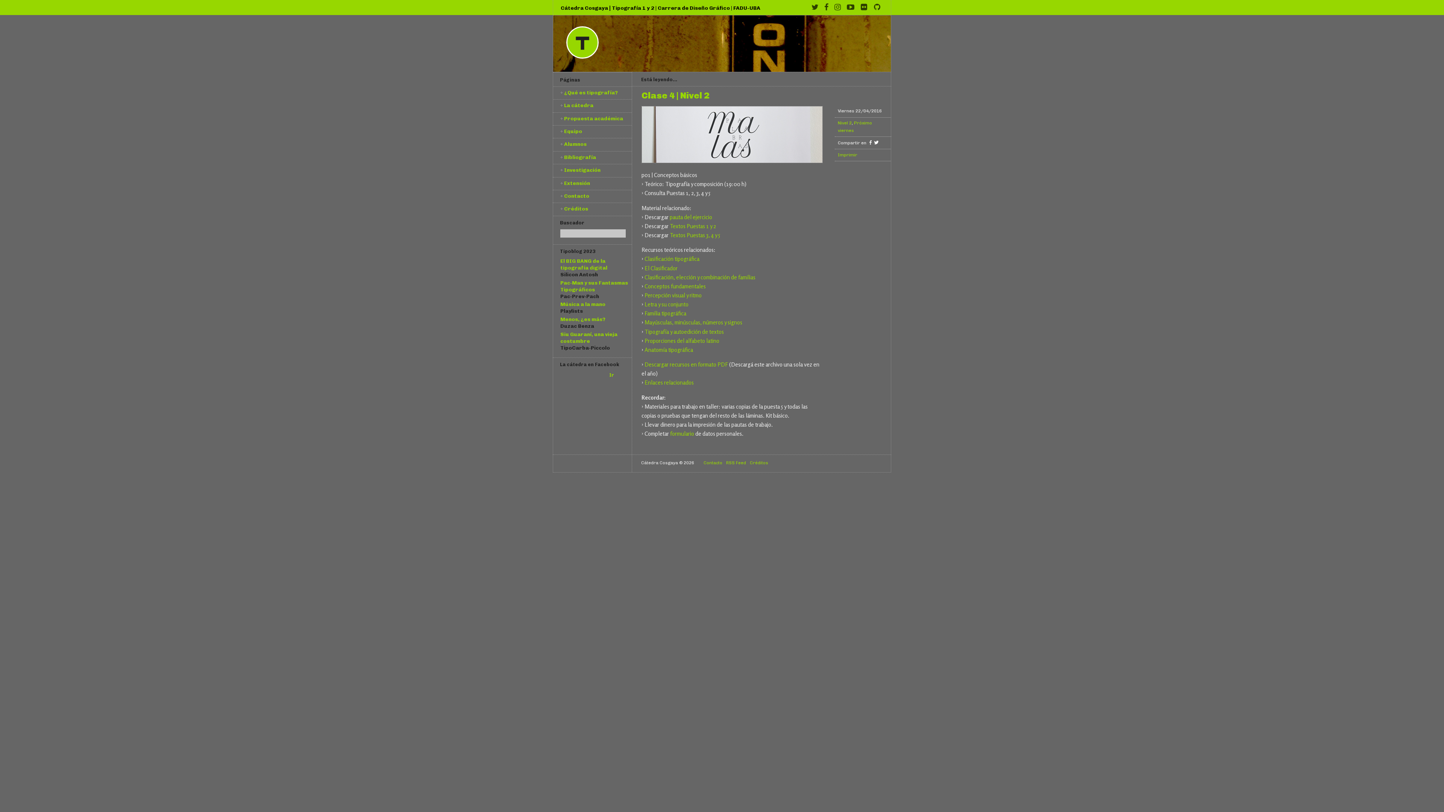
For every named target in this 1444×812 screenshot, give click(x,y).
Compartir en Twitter (876, 142)
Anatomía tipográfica (669, 349)
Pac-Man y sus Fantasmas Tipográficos (594, 286)
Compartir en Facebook (870, 142)
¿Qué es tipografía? (591, 92)
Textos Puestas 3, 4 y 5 (695, 235)
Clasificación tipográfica (672, 258)
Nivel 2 (845, 123)
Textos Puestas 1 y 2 (693, 226)
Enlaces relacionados (669, 382)
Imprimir (847, 155)
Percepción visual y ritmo (673, 295)
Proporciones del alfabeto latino (682, 340)
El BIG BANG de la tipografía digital (583, 264)
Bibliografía (580, 157)
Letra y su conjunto (667, 304)
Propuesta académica (593, 118)
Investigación (582, 170)
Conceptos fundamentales (675, 286)
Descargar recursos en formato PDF (686, 364)
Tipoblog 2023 (577, 251)
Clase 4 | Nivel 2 (675, 96)
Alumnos (575, 144)
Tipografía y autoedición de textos (684, 331)
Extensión (577, 183)
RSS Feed (736, 462)
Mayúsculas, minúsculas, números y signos (693, 322)
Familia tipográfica (665, 313)
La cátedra (578, 105)
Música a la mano (582, 304)
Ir (611, 375)
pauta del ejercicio (691, 217)
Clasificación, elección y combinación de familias (700, 277)
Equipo (573, 131)
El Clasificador (661, 268)
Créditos (576, 209)
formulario (682, 433)
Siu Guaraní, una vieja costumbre (588, 337)
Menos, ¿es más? (582, 319)
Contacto (576, 196)
